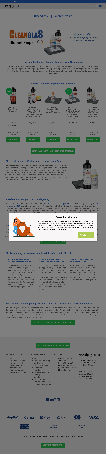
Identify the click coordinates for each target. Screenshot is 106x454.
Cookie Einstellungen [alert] (66, 217)
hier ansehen (53, 229)
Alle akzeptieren (86, 235)
